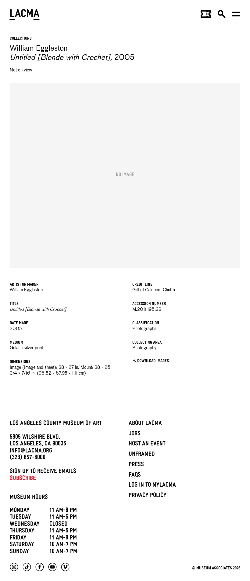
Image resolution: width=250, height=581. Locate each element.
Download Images (153, 361)
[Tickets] (205, 16)
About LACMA (145, 424)
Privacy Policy (147, 496)
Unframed (142, 455)
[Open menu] (236, 16)
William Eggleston (26, 290)
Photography (144, 348)
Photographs (144, 329)
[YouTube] (52, 567)
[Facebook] (39, 567)
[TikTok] (27, 567)
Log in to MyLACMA (152, 485)
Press (136, 465)
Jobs (135, 434)
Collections (21, 39)
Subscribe (23, 479)
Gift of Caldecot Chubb (153, 290)
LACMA (25, 15)
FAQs (135, 475)
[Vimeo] (65, 567)
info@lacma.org (31, 451)
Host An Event (147, 444)
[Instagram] (14, 567)
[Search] (221, 16)
